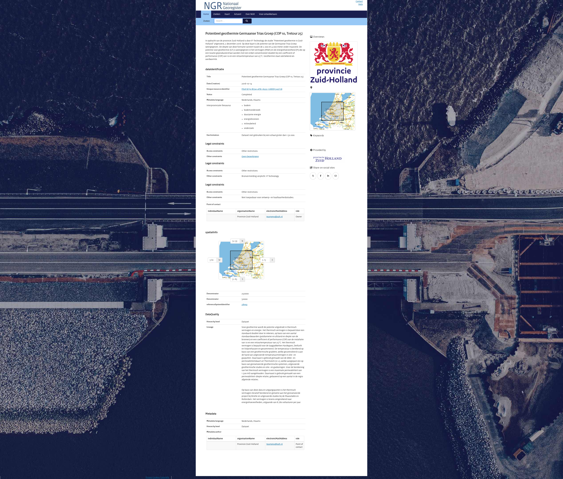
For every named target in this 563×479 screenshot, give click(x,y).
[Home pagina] (221, 5)
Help (360, 4)
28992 (244, 305)
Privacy (149, 478)
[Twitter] (313, 176)
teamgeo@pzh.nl (274, 217)
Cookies (156, 478)
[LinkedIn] (328, 176)
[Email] (336, 176)
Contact (359, 1)
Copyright (164, 478)
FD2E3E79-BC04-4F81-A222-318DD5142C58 (262, 89)
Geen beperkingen (250, 157)
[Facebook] (320, 176)
